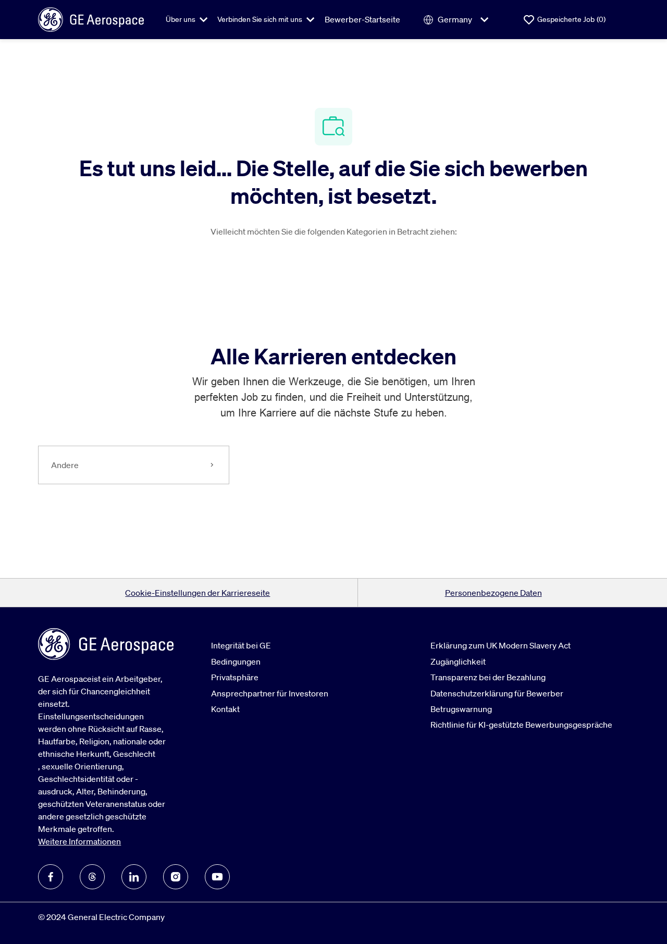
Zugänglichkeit (458, 661)
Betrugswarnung (461, 709)
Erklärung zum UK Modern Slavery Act (500, 645)
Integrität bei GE (241, 645)
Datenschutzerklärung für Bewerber (496, 693)
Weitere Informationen (79, 841)
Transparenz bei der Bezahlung (488, 677)
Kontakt (225, 709)
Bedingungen (236, 661)
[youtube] (217, 876)
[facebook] (50, 876)
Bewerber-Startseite (362, 19)
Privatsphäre (234, 677)
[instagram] (175, 876)
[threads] (92, 876)
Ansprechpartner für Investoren (269, 693)
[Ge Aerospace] (91, 19)
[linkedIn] (133, 876)
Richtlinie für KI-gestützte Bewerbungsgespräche (521, 724)
